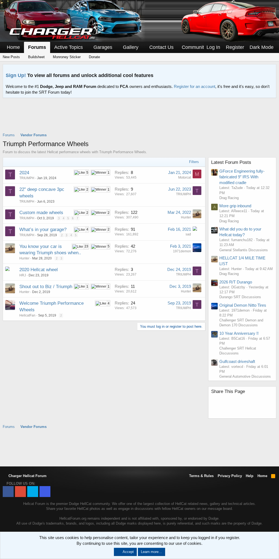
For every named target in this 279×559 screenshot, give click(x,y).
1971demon (182, 251)
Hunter (186, 217)
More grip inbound (235, 205)
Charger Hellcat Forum (27, 476)
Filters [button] (194, 162)
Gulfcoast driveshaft (237, 361)
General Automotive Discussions (245, 376)
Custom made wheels (41, 212)
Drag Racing (229, 198)
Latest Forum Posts (231, 162)
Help (249, 476)
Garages (102, 47)
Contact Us (161, 47)
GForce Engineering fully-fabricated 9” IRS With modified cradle (242, 177)
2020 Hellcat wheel (38, 269)
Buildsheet (36, 57)
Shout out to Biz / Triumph (45, 286)
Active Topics (68, 47)
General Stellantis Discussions (243, 250)
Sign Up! (16, 75)
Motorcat (184, 177)
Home (13, 47)
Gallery (130, 47)
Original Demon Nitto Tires (242, 305)
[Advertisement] (139, 119)
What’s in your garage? (42, 229)
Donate (94, 57)
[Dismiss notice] (270, 70)
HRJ (22, 275)
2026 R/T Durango (235, 282)
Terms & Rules (201, 476)
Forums (37, 47)
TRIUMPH (26, 178)
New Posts (11, 57)
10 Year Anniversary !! (239, 333)
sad (188, 234)
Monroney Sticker (66, 57)
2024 (24, 172)
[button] (86, 47)
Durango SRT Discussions (240, 297)
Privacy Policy (230, 476)
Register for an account (194, 86)
